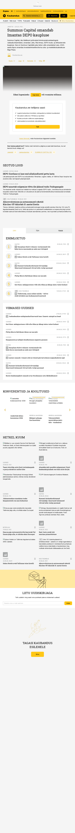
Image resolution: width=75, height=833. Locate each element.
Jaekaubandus (24, 152)
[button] (33, 603)
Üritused (40, 21)
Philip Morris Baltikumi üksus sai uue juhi (30, 276)
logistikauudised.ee (46, 11)
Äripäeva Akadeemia (36, 415)
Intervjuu (6, 527)
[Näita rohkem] (66, 11)
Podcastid (26, 21)
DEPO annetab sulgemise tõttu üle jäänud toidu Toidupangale (33, 186)
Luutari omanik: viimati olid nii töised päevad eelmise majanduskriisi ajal (37, 358)
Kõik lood (13, 21)
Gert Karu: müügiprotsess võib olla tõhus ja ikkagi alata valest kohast (41, 285)
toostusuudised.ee (58, 11)
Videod (33, 21)
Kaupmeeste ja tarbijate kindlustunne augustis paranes (26, 340)
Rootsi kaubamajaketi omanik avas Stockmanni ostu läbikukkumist (31, 376)
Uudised (5, 171)
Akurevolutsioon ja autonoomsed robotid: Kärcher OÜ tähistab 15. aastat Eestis (23, 203)
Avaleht (5, 21)
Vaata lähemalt (24, 138)
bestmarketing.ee (21, 11)
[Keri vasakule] (5, 410)
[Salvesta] (68, 244)
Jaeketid (10, 152)
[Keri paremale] (70, 410)
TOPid (19, 21)
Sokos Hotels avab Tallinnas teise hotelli (33, 257)
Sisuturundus (56, 21)
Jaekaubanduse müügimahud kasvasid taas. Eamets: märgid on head (35, 316)
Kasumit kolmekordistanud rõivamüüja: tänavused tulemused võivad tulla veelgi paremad (51, 501)
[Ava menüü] (12, 11)
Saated (17, 244)
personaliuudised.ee (33, 11)
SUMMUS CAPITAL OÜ (43, 152)
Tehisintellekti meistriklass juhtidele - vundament (56, 420)
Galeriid (47, 21)
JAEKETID (10, 26)
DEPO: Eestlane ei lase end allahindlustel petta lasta (28, 173)
